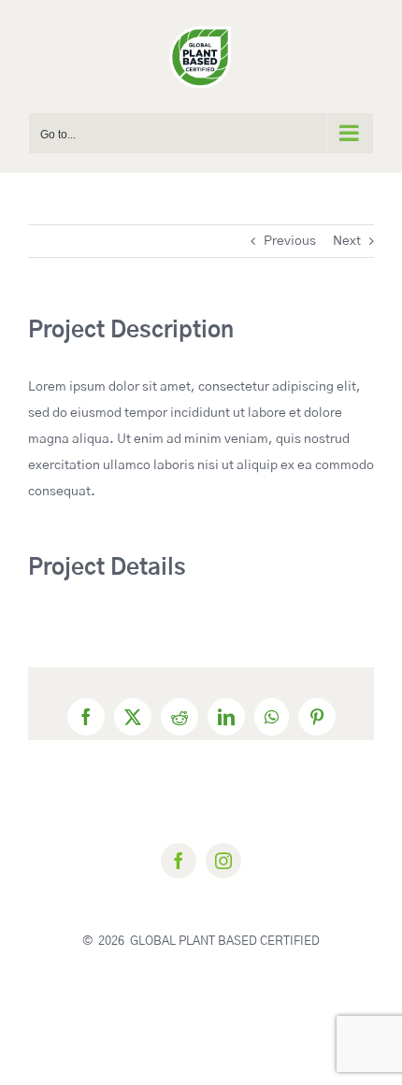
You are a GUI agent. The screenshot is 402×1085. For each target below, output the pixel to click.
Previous (290, 241)
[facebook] (178, 860)
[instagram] (223, 860)
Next (347, 241)
